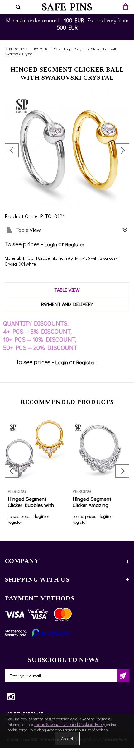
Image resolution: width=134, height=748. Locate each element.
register (15, 522)
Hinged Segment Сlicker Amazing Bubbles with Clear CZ (97, 505)
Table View (67, 289)
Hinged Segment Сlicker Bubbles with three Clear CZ (31, 505)
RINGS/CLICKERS (43, 48)
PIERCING (16, 48)
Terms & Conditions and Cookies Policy (70, 724)
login (40, 516)
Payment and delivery (67, 304)
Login (50, 244)
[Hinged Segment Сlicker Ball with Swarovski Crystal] (67, 150)
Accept (67, 738)
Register (74, 244)
